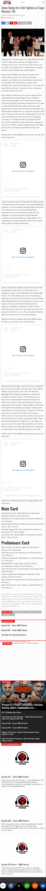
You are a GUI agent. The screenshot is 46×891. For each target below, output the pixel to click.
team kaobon (30, 612)
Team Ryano (6, 615)
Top (12, 615)
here (13, 137)
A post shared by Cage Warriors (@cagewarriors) (23, 197)
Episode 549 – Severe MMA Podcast (15, 728)
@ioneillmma (8, 17)
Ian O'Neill (8, 15)
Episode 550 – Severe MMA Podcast (15, 723)
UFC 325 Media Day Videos (11, 712)
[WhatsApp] (27, 886)
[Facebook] (11, 886)
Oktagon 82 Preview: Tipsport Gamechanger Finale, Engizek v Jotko (20, 733)
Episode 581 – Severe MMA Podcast (14, 625)
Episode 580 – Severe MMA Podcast (14, 630)
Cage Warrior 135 (18, 612)
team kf (38, 612)
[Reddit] (35, 886)
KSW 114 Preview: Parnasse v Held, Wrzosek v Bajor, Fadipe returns (21, 740)
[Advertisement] (23, 664)
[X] (19, 886)
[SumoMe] (43, 886)
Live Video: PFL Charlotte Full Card (13, 634)
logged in (23, 643)
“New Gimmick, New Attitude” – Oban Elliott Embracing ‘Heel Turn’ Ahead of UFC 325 (22, 718)
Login (28, 641)
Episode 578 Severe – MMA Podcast (15, 864)
